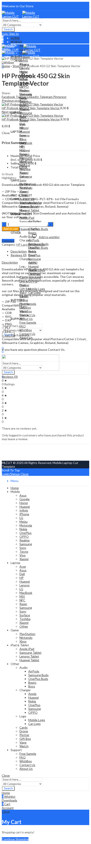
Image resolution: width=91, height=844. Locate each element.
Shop (16, 66)
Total (14, 167)
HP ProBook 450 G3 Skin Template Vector (31, 119)
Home (6, 66)
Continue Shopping (15, 839)
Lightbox (8, 62)
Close (24, 474)
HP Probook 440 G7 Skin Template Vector (31, 108)
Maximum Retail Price (25, 157)
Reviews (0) (10, 377)
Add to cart (11, 229)
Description (10, 262)
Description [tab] (19, 251)
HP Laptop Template (30, 244)
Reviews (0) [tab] (19, 255)
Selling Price (19, 163)
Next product (11, 112)
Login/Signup (11, 474)
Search (8, 29)
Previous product (14, 100)
